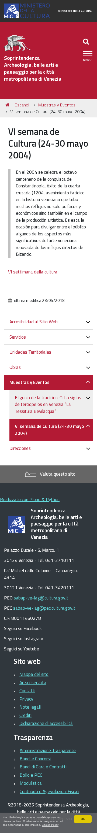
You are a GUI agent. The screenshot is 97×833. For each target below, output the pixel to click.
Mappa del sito (33, 674)
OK (83, 818)
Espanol (22, 105)
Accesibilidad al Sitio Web (33, 321)
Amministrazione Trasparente (48, 750)
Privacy (26, 698)
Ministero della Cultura (75, 10)
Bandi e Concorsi (35, 758)
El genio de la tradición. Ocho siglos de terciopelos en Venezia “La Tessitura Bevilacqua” (48, 404)
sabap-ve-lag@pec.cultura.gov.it (44, 608)
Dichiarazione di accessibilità (46, 723)
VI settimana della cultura (32, 271)
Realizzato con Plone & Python (30, 499)
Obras (15, 367)
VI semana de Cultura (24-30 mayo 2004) (49, 430)
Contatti (27, 690)
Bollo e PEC (31, 775)
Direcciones (20, 448)
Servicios (17, 337)
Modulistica (31, 783)
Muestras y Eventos (56, 105)
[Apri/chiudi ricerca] (86, 41)
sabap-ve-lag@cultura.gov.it (41, 597)
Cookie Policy (50, 824)
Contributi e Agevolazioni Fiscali (49, 791)
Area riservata (32, 682)
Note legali (30, 707)
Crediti (25, 715)
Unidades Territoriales (30, 352)
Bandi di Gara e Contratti (43, 766)
